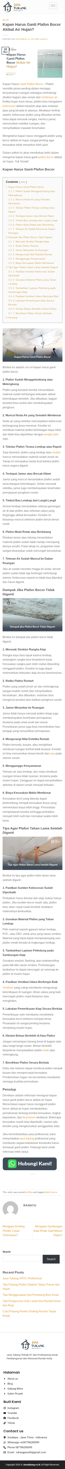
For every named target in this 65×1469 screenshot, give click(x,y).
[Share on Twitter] (29, 1180)
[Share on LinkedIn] (48, 1180)
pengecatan (51, 434)
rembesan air (49, 97)
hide (23, 182)
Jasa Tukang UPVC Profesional (22, 1278)
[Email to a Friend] (35, 1180)
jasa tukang (27, 1138)
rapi (52, 753)
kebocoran (9, 106)
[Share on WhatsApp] (17, 1180)
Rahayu (43, 39)
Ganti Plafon (27, 84)
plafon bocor (46, 157)
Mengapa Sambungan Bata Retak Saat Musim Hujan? (47, 1231)
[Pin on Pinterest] (42, 1180)
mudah (56, 452)
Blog (6, 20)
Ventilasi (8, 987)
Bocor (39, 84)
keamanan (29, 1117)
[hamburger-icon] (53, 5)
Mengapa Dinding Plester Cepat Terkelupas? (14, 1231)
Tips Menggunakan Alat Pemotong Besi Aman (31, 1294)
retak (46, 1050)
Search (7, 1251)
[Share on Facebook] (23, 1180)
